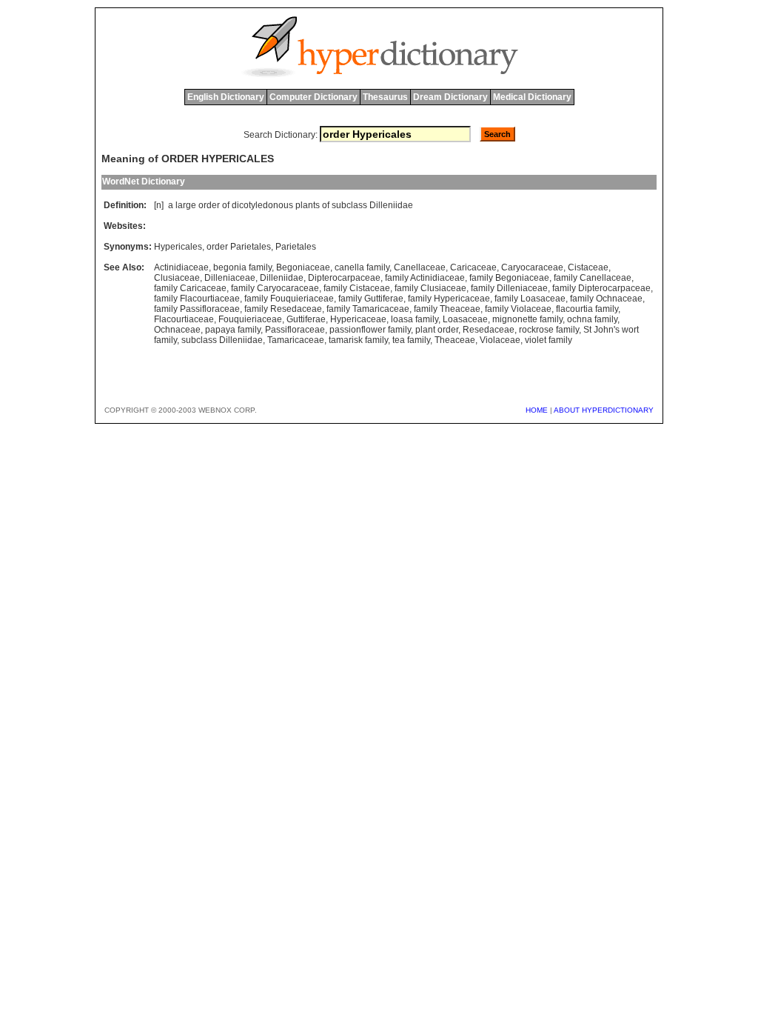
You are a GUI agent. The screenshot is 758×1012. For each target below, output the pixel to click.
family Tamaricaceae (367, 309)
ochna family (592, 319)
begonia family (242, 267)
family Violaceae (518, 309)
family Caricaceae (190, 288)
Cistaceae (588, 267)
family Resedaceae (283, 309)
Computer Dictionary (313, 97)
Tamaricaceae (295, 340)
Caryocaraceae (532, 267)
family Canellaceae (592, 278)
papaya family (233, 329)
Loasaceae (465, 319)
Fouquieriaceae (250, 319)
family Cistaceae (356, 288)
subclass (349, 205)
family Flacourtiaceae (197, 298)
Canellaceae (420, 267)
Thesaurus (385, 97)
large (185, 205)
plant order (436, 329)
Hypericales (178, 247)
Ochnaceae (177, 329)
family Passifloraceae (197, 309)
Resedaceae (488, 329)
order (209, 205)
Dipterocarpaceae (344, 278)
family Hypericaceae (449, 298)
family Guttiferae (370, 298)
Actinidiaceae (181, 267)
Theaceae (455, 340)
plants (307, 205)
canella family (362, 267)
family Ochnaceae (606, 298)
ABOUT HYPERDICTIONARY (604, 410)
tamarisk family (358, 340)
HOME (537, 410)
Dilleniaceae (229, 278)
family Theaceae (447, 309)
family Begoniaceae (509, 278)
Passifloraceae (295, 329)
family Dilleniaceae (509, 288)
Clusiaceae (177, 278)
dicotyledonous (262, 205)
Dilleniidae (391, 205)
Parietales (295, 247)
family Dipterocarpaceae (601, 288)
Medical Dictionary (532, 97)
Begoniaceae (303, 267)
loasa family (414, 319)
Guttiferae (306, 319)
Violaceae (500, 340)
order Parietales (239, 247)
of (225, 205)
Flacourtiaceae (184, 319)
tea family (411, 340)
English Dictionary (225, 97)
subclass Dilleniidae (222, 340)
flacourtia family (587, 309)
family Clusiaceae (430, 288)
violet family (548, 340)
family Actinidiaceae (425, 278)
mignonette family (527, 319)
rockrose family (549, 329)
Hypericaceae (358, 319)
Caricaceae (473, 267)
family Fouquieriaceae (289, 298)
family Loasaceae (530, 298)
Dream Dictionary (450, 97)
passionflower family (370, 329)
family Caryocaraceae (275, 288)
